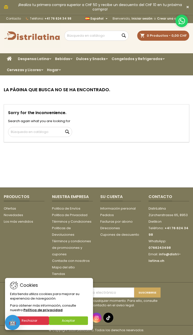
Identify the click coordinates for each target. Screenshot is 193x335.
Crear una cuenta (171, 18)
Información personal (118, 208)
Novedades (13, 215)
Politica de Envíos (66, 208)
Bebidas (62, 58)
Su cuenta (111, 197)
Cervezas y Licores (24, 69)
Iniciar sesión (142, 18)
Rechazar (29, 320)
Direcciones (110, 228)
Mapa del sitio (63, 267)
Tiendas (58, 273)
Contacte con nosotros (71, 260)
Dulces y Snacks (91, 58)
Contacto (13, 18)
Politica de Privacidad (69, 215)
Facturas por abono (116, 221)
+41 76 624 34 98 (57, 18)
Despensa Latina (33, 58)
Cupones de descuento (119, 234)
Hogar (53, 69)
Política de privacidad (43, 310)
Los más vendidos (18, 221)
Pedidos (107, 215)
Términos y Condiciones (71, 221)
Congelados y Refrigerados (137, 58)
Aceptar (68, 320)
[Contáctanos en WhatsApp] (181, 21)
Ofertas (10, 208)
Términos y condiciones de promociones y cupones (71, 248)
